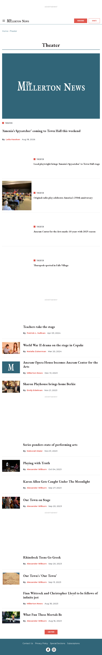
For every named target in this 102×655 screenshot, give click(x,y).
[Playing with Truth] (11, 466)
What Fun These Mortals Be (42, 615)
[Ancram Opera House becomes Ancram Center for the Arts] (11, 367)
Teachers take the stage (39, 327)
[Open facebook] (48, 650)
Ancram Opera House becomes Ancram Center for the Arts (60, 364)
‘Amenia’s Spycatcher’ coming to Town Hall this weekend (41, 131)
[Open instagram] (54, 650)
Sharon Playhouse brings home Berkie (49, 384)
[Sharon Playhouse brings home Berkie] (11, 387)
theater (9, 123)
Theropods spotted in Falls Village (51, 265)
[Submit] (93, 28)
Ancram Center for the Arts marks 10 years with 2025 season (64, 231)
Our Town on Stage (36, 500)
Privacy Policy (41, 643)
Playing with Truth (36, 463)
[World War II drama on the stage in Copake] (11, 347)
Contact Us (28, 643)
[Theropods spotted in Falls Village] (16, 262)
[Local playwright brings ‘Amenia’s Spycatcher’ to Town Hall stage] (16, 161)
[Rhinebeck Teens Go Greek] (11, 560)
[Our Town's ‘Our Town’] (11, 578)
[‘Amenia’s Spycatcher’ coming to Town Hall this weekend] (51, 86)
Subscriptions (73, 643)
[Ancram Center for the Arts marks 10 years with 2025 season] (16, 229)
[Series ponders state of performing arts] (11, 447)
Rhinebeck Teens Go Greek (42, 557)
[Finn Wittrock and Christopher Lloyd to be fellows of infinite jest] (11, 598)
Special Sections (57, 643)
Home (5, 31)
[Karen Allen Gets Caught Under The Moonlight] (11, 484)
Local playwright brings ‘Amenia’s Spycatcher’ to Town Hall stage (67, 163)
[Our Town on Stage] (11, 503)
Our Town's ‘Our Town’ (40, 576)
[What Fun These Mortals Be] (11, 617)
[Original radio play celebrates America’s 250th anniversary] (16, 195)
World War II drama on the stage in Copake (53, 345)
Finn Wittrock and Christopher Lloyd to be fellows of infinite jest (60, 595)
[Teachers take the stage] (11, 329)
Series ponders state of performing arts (50, 445)
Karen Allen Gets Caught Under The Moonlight (56, 481)
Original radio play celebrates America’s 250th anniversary (63, 197)
